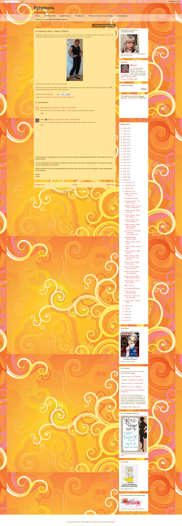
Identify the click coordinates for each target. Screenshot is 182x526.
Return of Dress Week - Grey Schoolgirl (132, 272)
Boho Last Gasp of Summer (130, 194)
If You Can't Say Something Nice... (131, 292)
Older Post (110, 185)
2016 (125, 157)
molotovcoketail (97, 522)
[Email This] (61, 94)
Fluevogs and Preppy (131, 198)
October (128, 188)
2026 (125, 128)
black (41, 97)
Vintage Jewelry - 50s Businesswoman (131, 220)
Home (38, 16)
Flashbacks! (79, 16)
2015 (125, 160)
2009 (125, 177)
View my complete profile (129, 79)
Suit (73, 97)
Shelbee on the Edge (136, 380)
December (128, 182)
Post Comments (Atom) (79, 191)
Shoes (69, 97)
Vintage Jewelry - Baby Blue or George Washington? (132, 226)
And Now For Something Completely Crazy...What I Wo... (132, 232)
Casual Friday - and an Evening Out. (132, 281)
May (126, 314)
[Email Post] (57, 94)
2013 (125, 165)
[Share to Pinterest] (69, 94)
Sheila (42, 119)
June (126, 311)
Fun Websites (123, 16)
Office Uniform (129, 285)
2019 (125, 148)
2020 (125, 145)
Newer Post (39, 185)
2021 (125, 142)
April (126, 317)
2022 (125, 140)
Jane (41, 108)
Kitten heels (62, 97)
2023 (125, 137)
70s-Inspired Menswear (132, 288)
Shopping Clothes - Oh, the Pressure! (132, 202)
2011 (125, 171)
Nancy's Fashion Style (135, 383)
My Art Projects (65, 16)
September (129, 191)
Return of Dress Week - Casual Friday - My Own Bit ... (132, 257)
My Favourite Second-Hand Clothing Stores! (52, 19)
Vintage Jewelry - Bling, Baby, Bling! (132, 216)
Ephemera (44, 7)
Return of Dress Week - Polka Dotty (132, 263)
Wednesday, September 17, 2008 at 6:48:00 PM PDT (64, 119)
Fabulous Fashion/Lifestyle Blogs (101, 16)
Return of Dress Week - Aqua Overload (132, 267)
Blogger (112, 522)
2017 (125, 154)
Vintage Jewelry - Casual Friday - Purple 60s (132, 206)
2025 (125, 131)
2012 (125, 168)
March (127, 320)
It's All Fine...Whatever (134, 386)
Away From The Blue (134, 376)
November (128, 185)
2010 (125, 174)
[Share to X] (65, 94)
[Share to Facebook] (67, 94)
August (127, 306)
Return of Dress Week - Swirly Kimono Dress (132, 277)
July (126, 309)
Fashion (55, 97)
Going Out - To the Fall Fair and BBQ (132, 296)
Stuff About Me (50, 16)
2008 (125, 180)
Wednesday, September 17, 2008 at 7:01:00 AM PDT (60, 108)
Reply (42, 113)
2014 (125, 162)
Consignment (48, 97)
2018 (125, 151)
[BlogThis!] (63, 94)
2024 (125, 134)
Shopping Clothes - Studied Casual (130, 238)
